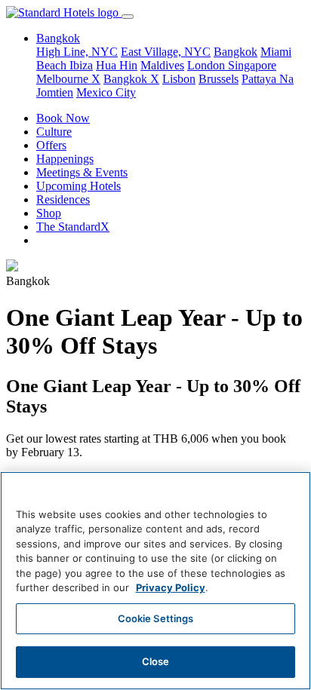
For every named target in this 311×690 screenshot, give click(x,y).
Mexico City (106, 92)
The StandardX (72, 226)
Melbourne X (68, 78)
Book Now (63, 118)
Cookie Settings (156, 618)
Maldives (162, 65)
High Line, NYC (77, 51)
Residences (63, 199)
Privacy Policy (170, 587)
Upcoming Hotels (78, 185)
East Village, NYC (166, 51)
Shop (48, 213)
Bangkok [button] (58, 38)
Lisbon (179, 78)
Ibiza (81, 65)
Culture (54, 131)
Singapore (252, 65)
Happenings (65, 158)
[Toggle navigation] (128, 16)
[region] (155, 580)
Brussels (219, 78)
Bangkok (235, 51)
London (207, 65)
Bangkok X (131, 78)
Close (156, 661)
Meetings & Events (82, 172)
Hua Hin (116, 65)
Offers (51, 145)
